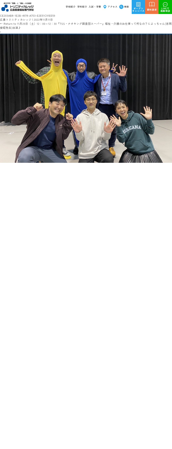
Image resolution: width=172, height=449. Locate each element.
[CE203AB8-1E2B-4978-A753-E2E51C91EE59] (86, 161)
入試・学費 (95, 6)
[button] (82, 6)
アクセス (113, 6)
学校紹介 (71, 6)
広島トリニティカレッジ (15, 19)
